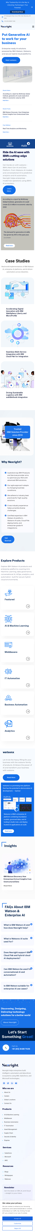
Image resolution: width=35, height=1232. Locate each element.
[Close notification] (32, 7)
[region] (17, 1216)
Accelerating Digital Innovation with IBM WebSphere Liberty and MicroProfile (16, 312)
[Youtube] (16, 1083)
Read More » (6, 100)
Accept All (17, 1218)
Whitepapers (9, 1175)
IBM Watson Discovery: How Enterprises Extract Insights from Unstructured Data (17, 879)
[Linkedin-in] (12, 1083)
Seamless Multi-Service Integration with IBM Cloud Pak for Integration (17, 354)
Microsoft (8, 1157)
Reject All (17, 1228)
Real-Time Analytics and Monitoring (14, 128)
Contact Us (7, 1103)
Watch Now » (6, 132)
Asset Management (10, 1129)
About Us (7, 1092)
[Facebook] (4, 1083)
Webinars (8, 1179)
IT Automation (12, 678)
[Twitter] (8, 1083)
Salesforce (8, 1153)
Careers (6, 1096)
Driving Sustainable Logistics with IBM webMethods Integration (17, 395)
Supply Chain (8, 1133)
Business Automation (11, 1122)
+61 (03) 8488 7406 (9, 21)
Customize (17, 1223)
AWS (6, 1160)
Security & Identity (10, 1137)
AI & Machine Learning (11, 1115)
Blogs (6, 1172)
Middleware (11, 652)
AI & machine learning (17, 625)
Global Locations (9, 1100)
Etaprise (7, 1140)
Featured (10, 599)
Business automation (16, 704)
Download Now (17, 12)
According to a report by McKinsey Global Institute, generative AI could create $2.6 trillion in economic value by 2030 (16, 96)
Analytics (10, 731)
